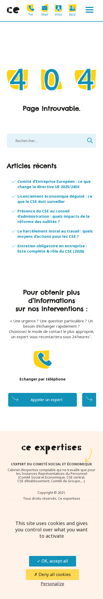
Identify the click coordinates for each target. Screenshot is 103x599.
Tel (30, 14)
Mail (44, 14)
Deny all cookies (54, 574)
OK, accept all (54, 561)
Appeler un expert (47, 399)
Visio (58, 14)
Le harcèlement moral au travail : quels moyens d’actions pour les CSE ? (55, 234)
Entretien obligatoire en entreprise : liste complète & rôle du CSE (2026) (52, 248)
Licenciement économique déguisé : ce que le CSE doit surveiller (54, 199)
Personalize (52, 584)
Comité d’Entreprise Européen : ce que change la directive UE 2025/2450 (54, 184)
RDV (72, 14)
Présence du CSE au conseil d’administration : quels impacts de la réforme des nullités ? (53, 216)
